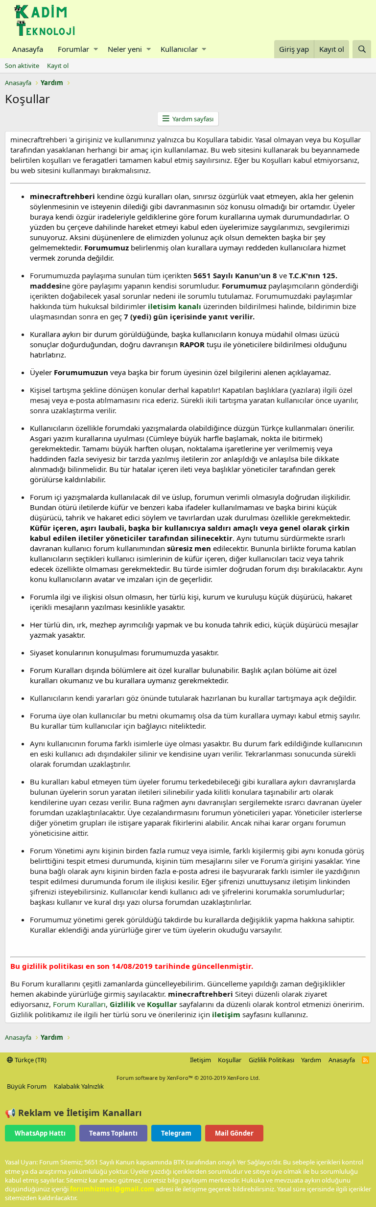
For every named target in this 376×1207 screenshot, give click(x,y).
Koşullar (229, 1059)
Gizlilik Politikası (271, 1059)
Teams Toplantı (113, 1133)
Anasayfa (27, 49)
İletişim (200, 1059)
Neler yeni (125, 49)
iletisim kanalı (173, 306)
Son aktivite (22, 65)
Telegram (176, 1133)
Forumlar (73, 49)
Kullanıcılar (179, 49)
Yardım (311, 1059)
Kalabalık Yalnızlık (79, 1086)
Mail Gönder (234, 1133)
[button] (95, 49)
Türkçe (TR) (30, 1059)
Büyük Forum (27, 1086)
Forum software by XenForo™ (188, 1077)
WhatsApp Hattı (40, 1133)
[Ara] (361, 49)
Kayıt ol (58, 65)
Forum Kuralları (79, 1004)
